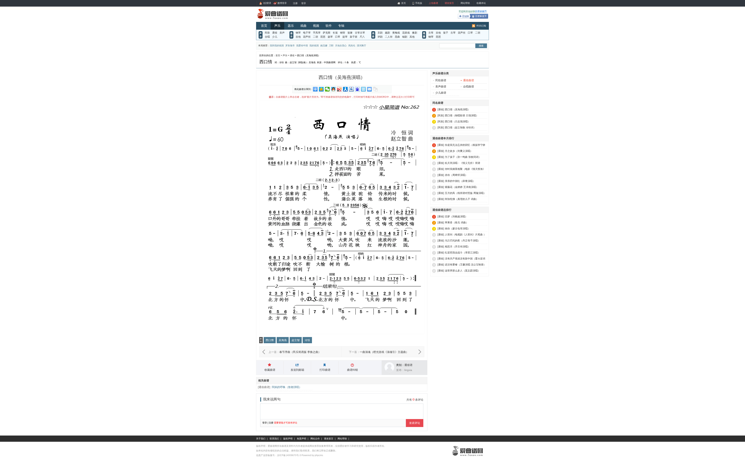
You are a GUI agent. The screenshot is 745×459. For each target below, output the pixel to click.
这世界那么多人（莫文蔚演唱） (462, 270)
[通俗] (440, 109)
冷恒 (307, 340)
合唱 (267, 36)
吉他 (298, 36)
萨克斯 (326, 32)
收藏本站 (481, 3)
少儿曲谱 (440, 92)
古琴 (453, 32)
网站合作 (315, 438)
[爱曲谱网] (275, 20)
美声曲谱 (440, 86)
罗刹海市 (290, 45)
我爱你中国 (302, 45)
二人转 (388, 36)
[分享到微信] (327, 89)
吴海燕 (283, 340)
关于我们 (260, 438)
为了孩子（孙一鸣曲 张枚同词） (463, 157)
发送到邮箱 (297, 369)
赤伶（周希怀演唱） (456, 175)
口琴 (337, 36)
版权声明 (288, 438)
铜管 (342, 32)
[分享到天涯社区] (363, 89)
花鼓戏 (406, 32)
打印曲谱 (325, 369)
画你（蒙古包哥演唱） (457, 228)
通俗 (274, 32)
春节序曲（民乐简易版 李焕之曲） (300, 352)
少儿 (274, 36)
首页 (403, 3)
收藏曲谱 (269, 369)
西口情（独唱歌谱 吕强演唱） (461, 115)
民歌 (267, 32)
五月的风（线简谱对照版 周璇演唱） (465, 193)
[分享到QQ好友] (333, 89)
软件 (329, 25)
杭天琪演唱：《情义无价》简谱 (462, 163)
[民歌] (440, 115)
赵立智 (296, 340)
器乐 (291, 25)
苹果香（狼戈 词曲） (456, 222)
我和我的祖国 (277, 45)
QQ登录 (267, 3)
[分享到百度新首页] (357, 89)
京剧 (380, 32)
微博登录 (282, 3)
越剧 (387, 32)
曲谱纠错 (352, 369)
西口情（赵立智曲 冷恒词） (460, 127)
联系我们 (274, 438)
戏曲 (303, 25)
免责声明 (301, 438)
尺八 (362, 36)
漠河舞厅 (361, 45)
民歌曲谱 (440, 80)
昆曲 (397, 36)
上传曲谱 (433, 3)
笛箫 (350, 32)
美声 (282, 32)
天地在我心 (341, 45)
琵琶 (322, 36)
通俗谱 (408, 365)
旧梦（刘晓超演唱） (456, 216)
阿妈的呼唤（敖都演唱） (287, 387)
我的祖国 (314, 45)
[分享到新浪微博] (339, 89)
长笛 (335, 32)
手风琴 (317, 32)
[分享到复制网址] (375, 89)
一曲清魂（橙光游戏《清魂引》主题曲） (384, 352)
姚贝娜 (323, 45)
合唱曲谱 (468, 86)
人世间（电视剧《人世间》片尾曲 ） (465, 234)
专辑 (341, 25)
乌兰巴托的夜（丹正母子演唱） (462, 240)
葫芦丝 (307, 36)
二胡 (315, 36)
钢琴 (298, 32)
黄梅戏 (396, 32)
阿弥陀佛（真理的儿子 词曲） (461, 199)
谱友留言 (449, 3)
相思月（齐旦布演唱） (457, 246)
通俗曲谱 (264, 387)
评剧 (380, 36)
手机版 (418, 3)
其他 (412, 36)
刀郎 (331, 45)
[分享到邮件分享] (369, 89)
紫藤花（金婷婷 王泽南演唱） (461, 187)
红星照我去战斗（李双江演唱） (462, 252)
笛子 (445, 32)
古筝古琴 (360, 32)
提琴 (344, 36)
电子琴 (307, 32)
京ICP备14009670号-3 (289, 455)
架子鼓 (353, 36)
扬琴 (330, 36)
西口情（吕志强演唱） (457, 121)
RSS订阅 (481, 25)
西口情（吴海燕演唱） (457, 109)
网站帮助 (465, 3)
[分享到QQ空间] (321, 89)
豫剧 (414, 32)
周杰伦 (351, 45)
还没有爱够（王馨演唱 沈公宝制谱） (465, 264)
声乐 (277, 25)
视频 (316, 25)
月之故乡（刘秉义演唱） (459, 151)
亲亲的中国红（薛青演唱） (460, 181)
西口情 (270, 340)
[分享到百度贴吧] (351, 89)
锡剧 (404, 36)
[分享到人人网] (345, 89)
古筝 (430, 32)
